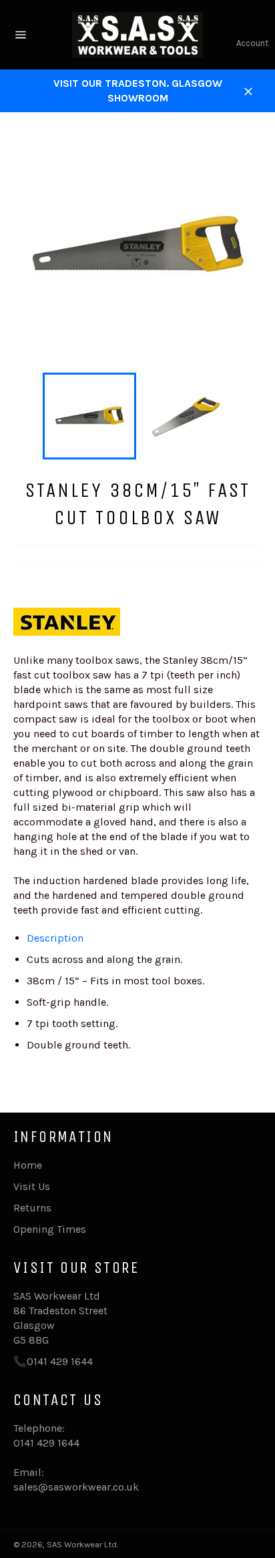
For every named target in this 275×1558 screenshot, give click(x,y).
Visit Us (31, 1186)
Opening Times (49, 1229)
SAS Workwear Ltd (82, 1544)
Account (252, 43)
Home (27, 1165)
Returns (32, 1207)
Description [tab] (55, 938)
